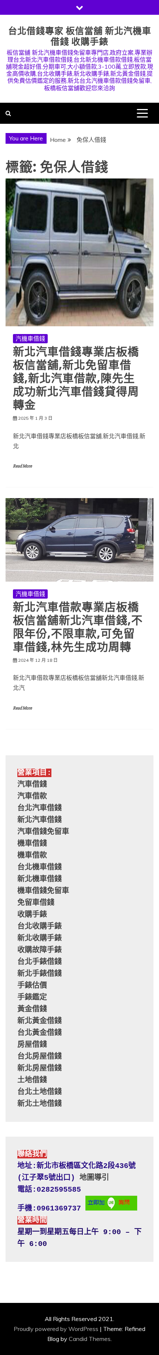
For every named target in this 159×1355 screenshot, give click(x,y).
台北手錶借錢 (39, 962)
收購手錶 (32, 914)
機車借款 (32, 855)
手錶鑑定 (32, 997)
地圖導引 (94, 1178)
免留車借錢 (35, 903)
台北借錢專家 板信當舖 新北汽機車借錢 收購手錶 (79, 36)
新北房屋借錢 (39, 1068)
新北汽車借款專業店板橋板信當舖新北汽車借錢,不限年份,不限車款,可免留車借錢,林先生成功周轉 (78, 627)
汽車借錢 (32, 784)
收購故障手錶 (39, 950)
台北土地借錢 (39, 1092)
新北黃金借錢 (39, 1021)
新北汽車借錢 (39, 820)
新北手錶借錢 (39, 974)
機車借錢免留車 (43, 891)
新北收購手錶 (39, 938)
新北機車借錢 (39, 879)
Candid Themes (90, 1338)
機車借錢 (32, 844)
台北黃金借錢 (39, 1033)
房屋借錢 (32, 1045)
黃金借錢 (32, 1009)
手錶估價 (32, 985)
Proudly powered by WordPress (56, 1328)
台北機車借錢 (39, 867)
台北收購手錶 (39, 926)
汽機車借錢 (30, 338)
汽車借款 (32, 796)
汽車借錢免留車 (43, 832)
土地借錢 (32, 1080)
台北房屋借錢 (39, 1056)
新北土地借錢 (39, 1104)
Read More (22, 466)
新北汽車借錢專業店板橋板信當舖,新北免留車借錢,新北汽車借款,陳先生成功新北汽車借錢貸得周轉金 (76, 378)
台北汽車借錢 (39, 808)
